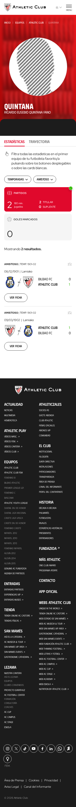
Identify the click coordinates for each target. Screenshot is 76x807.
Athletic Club (36, 22)
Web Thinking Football (50, 648)
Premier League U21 (14, 487)
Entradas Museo (12, 599)
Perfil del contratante (51, 491)
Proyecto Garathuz (14, 690)
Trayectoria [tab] (39, 141)
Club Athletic (46, 420)
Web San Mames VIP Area (51, 628)
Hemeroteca (10, 420)
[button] (38, 199)
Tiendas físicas (11, 620)
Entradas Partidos (13, 589)
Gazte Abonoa (46, 415)
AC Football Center (14, 694)
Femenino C (9, 492)
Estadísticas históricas (50, 528)
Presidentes (45, 533)
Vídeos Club (10, 451)
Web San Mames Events (50, 638)
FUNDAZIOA (48, 548)
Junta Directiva (46, 461)
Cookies (34, 780)
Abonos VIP (44, 430)
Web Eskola (45, 684)
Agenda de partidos (14, 573)
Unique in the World (49, 608)
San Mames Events (13, 651)
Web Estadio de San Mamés (52, 618)
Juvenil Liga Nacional (15, 512)
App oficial (48, 591)
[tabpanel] (38, 253)
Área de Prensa (47, 481)
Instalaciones (46, 466)
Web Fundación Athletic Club (54, 643)
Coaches (8, 707)
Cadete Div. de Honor (15, 523)
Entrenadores (46, 538)
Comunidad (44, 435)
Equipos (19, 22)
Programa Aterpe (48, 570)
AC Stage (8, 722)
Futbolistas (45, 517)
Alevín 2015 (10, 563)
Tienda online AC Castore (17, 615)
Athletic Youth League (16, 502)
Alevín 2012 (9, 553)
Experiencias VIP (12, 594)
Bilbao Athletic (12, 482)
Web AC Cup (45, 668)
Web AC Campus (47, 663)
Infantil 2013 (10, 543)
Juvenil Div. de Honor (15, 508)
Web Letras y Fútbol (49, 653)
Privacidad (51, 780)
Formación (9, 699)
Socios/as (44, 410)
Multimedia (9, 415)
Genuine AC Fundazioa (15, 568)
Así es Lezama (11, 676)
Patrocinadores (47, 471)
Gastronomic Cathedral (16, 656)
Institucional (45, 451)
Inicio (7, 22)
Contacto (47, 580)
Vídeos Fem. (10, 441)
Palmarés (44, 512)
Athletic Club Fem (13, 472)
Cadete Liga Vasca (13, 517)
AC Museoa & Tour (13, 641)
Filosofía (43, 456)
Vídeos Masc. (10, 436)
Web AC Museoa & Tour (50, 623)
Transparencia (46, 476)
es (57, 7)
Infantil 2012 (10, 533)
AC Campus (9, 717)
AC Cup (7, 711)
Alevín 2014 (10, 558)
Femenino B (9, 477)
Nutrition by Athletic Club (52, 689)
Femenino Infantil (13, 548)
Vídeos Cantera (12, 446)
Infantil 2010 (10, 538)
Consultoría (10, 703)
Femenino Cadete (12, 528)
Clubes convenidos (14, 684)
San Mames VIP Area (14, 646)
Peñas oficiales (47, 425)
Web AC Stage (46, 673)
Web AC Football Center (51, 658)
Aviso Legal (11, 787)
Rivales (42, 523)
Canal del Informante (50, 486)
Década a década (47, 508)
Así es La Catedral (13, 636)
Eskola (7, 727)
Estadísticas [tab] (14, 141)
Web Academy (46, 679)
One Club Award (47, 565)
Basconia (9, 497)
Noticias (8, 410)
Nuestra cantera (13, 673)
